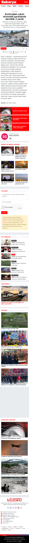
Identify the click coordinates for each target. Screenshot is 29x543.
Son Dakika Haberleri (8, 521)
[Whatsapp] (21, 508)
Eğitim (15, 6)
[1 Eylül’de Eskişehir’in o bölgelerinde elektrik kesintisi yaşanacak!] (21, 150)
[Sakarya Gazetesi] (4, 136)
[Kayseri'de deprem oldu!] (7, 150)
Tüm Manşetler (6, 519)
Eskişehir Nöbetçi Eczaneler (9, 512)
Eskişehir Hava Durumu (8, 513)
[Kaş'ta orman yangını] (21, 164)
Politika (4, 530)
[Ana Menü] (27, 2)
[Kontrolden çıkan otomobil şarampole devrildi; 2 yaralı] (14, 38)
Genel (13, 254)
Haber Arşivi (6, 522)
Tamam (19, 541)
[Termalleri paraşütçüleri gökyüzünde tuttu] (21, 177)
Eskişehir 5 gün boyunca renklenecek (17, 271)
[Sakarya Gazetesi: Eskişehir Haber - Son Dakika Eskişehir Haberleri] (8, 2)
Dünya (9, 6)
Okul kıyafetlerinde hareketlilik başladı (18, 257)
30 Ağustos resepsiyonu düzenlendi (18, 250)
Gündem (20, 6)
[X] (10, 508)
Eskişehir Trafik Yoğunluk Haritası (11, 516)
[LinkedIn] (16, 508)
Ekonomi (14, 240)
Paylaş (4, 48)
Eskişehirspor (5, 528)
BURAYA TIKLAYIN (7, 220)
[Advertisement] (14, 402)
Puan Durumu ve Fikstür (8, 518)
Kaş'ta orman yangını (20, 169)
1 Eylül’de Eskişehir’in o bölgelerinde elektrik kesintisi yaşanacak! (21, 157)
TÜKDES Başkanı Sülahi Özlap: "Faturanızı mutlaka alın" (18, 243)
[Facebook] (8, 508)
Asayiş (27, 6)
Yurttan (3, 6)
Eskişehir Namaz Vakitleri (9, 515)
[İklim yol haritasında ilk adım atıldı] (7, 177)
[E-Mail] (10, 138)
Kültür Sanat (15, 247)
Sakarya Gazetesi (8, 51)
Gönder (4, 212)
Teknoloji (18, 528)
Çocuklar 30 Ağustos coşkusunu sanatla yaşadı (19, 278)
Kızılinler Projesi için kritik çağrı (18, 264)
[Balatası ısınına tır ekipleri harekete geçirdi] (7, 164)
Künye (9, 530)
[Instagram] (13, 508)
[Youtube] (18, 508)
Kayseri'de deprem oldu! (7, 155)
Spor (12, 528)
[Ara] (25, 2)
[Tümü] (27, 236)
